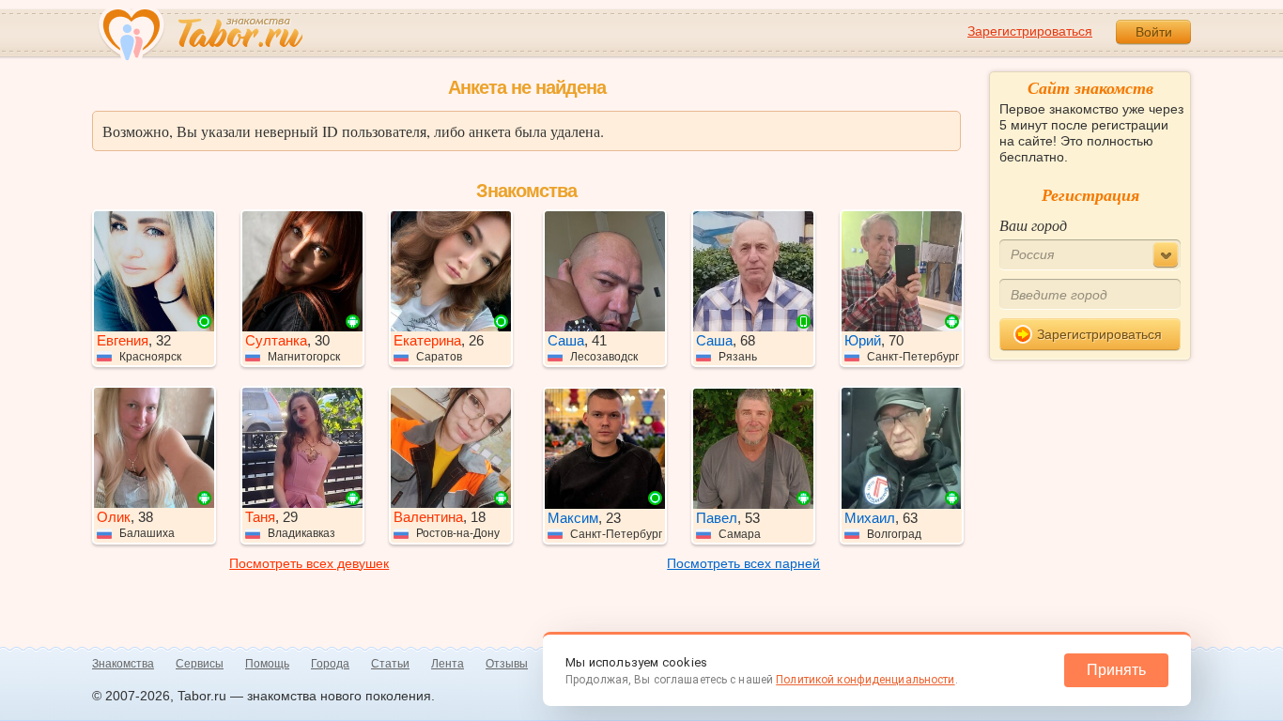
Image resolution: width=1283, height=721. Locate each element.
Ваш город (1033, 225)
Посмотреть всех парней (743, 563)
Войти (1154, 31)
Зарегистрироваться (1029, 30)
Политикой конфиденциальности (865, 679)
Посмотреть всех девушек (309, 563)
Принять (1116, 670)
